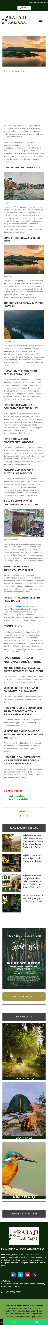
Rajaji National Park (22, 145)
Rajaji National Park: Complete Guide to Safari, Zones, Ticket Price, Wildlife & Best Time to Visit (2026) (32, 881)
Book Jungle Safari (24, 996)
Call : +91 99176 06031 (11, 1292)
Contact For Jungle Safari (19, 799)
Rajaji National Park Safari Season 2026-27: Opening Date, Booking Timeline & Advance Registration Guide (34, 841)
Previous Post (24, 811)
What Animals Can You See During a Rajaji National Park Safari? (33, 898)
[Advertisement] (24, 98)
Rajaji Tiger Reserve (20, 606)
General (7, 71)
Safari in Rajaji (24, 1078)
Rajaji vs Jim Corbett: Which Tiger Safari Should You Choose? (32, 858)
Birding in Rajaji (24, 1197)
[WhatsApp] (14, 1322)
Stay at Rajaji (24, 1137)
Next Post (24, 816)
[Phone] (37, 1322)
